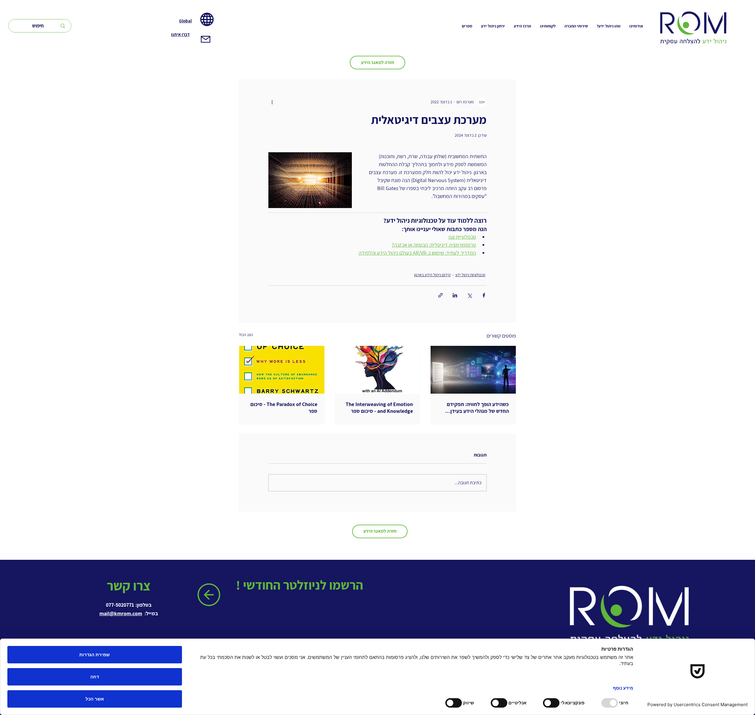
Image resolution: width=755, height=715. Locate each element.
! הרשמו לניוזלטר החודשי (301, 584)
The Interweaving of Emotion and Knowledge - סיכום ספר (379, 407)
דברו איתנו (180, 34)
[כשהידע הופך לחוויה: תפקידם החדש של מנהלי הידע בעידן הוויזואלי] (473, 370)
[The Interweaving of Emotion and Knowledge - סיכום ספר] (377, 370)
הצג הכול (246, 334)
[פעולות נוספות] (271, 102)
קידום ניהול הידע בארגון (432, 274)
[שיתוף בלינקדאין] (455, 295)
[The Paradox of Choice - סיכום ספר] (281, 370)
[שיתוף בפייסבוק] (484, 295)
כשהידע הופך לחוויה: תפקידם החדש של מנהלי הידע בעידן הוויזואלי (478, 407)
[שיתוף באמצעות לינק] (440, 295)
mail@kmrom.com (120, 613)
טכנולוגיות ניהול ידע (470, 274)
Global (185, 21)
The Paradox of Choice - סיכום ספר (283, 407)
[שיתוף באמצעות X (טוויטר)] (469, 295)
